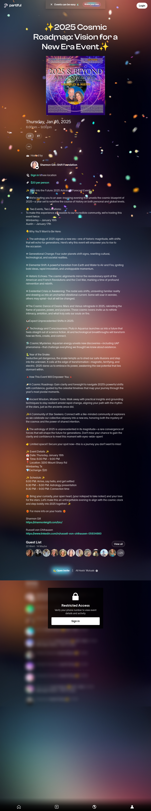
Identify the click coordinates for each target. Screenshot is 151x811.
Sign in (35, 175)
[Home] (19, 807)
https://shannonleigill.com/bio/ (44, 522)
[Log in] (132, 807)
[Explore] (94, 807)
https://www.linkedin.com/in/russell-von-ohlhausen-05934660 (63, 533)
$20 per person (40, 182)
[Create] (57, 807)
